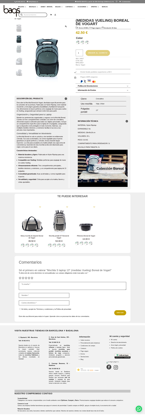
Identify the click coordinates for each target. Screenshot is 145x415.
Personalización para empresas (90, 343)
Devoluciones (85, 356)
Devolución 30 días (110, 28)
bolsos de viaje (55, 353)
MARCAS (105, 7)
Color (79, 38)
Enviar (120, 313)
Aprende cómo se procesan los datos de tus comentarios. (70, 316)
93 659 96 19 (56, 368)
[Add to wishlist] (40, 207)
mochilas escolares (61, 351)
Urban (102, 104)
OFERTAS (94, 7)
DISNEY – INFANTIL (47, 7)
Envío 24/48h (83, 28)
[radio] (78, 42)
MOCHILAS (32, 7)
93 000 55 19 (56, 342)
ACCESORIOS (82, 7)
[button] (139, 409)
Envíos (83, 354)
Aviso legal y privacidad (118, 345)
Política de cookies (117, 348)
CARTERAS (69, 7)
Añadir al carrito (97, 53)
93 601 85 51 (26, 340)
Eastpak (70, 400)
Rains (77, 400)
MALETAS (21, 7)
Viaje (97, 104)
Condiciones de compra (88, 345)
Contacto (83, 348)
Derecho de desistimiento (119, 342)
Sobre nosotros (85, 340)
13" (97, 110)
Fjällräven (64, 400)
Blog (82, 359)
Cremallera (99, 99)
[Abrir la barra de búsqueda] (19, 11)
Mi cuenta (114, 339)
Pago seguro (84, 351)
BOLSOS (58, 7)
